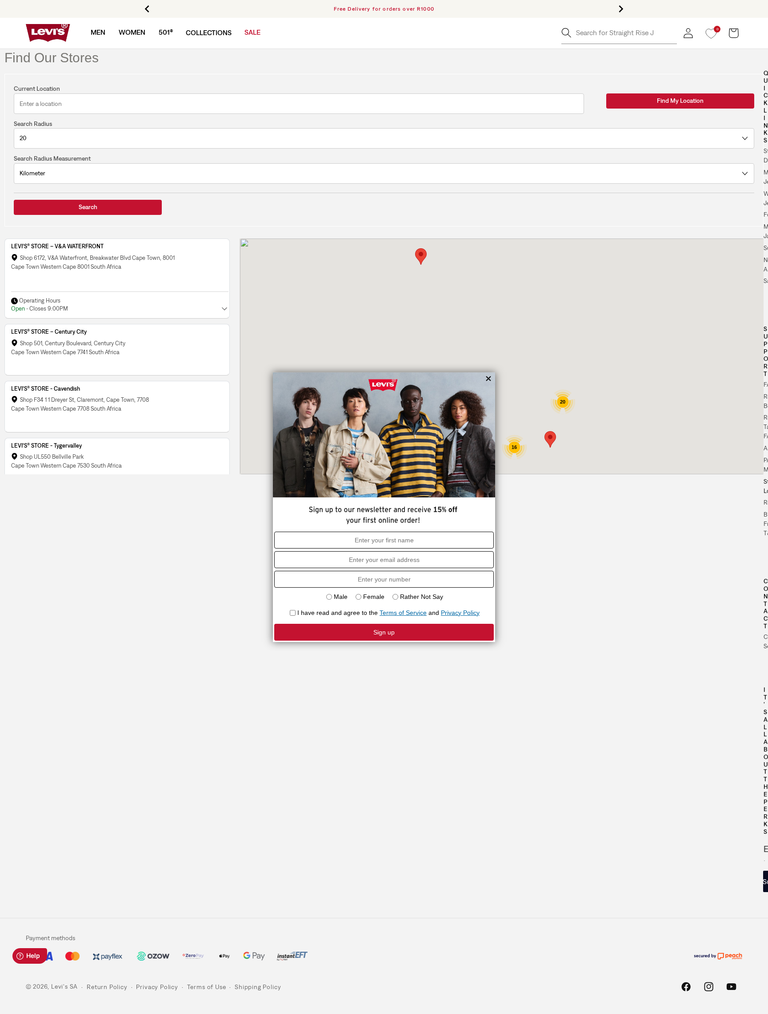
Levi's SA (64, 986)
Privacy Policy (157, 986)
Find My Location (680, 100)
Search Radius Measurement (52, 158)
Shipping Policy (258, 986)
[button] (98, 32)
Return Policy (107, 986)
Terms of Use (206, 986)
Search (88, 206)
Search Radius (33, 123)
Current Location (37, 88)
